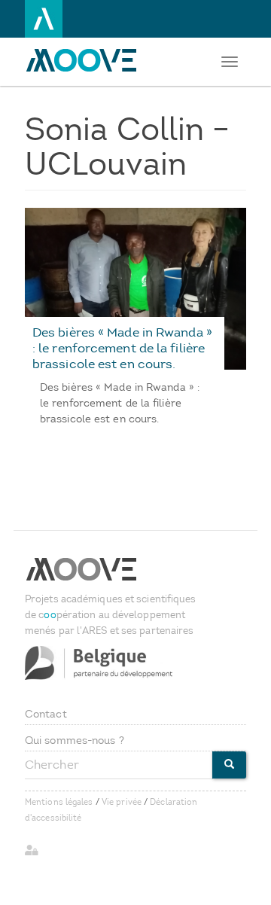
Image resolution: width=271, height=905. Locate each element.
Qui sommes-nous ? (74, 740)
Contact (46, 714)
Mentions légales (59, 802)
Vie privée (122, 802)
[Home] (85, 60)
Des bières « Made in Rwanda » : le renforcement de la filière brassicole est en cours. (122, 348)
